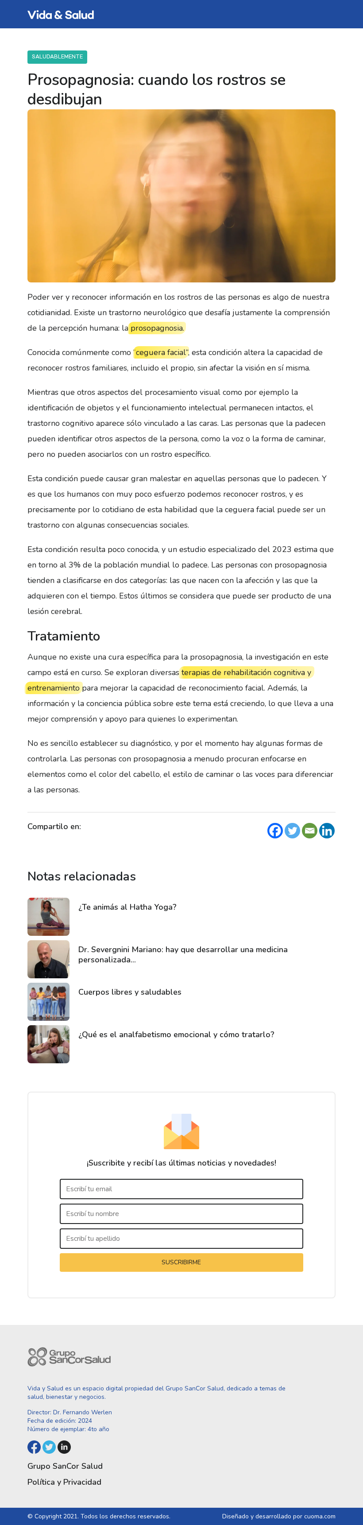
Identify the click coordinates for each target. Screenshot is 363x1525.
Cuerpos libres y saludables (130, 992)
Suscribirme (181, 1262)
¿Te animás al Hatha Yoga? (127, 907)
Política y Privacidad (64, 1482)
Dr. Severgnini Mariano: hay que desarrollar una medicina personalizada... (183, 954)
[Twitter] (292, 830)
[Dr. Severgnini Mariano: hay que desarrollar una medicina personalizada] (48, 959)
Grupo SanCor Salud (65, 1466)
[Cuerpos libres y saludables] (48, 1002)
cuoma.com (320, 1516)
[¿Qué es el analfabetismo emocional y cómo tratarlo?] (48, 1044)
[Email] (309, 830)
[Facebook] (275, 830)
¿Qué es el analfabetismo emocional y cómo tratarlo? (176, 1034)
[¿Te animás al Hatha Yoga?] (48, 917)
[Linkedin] (327, 830)
